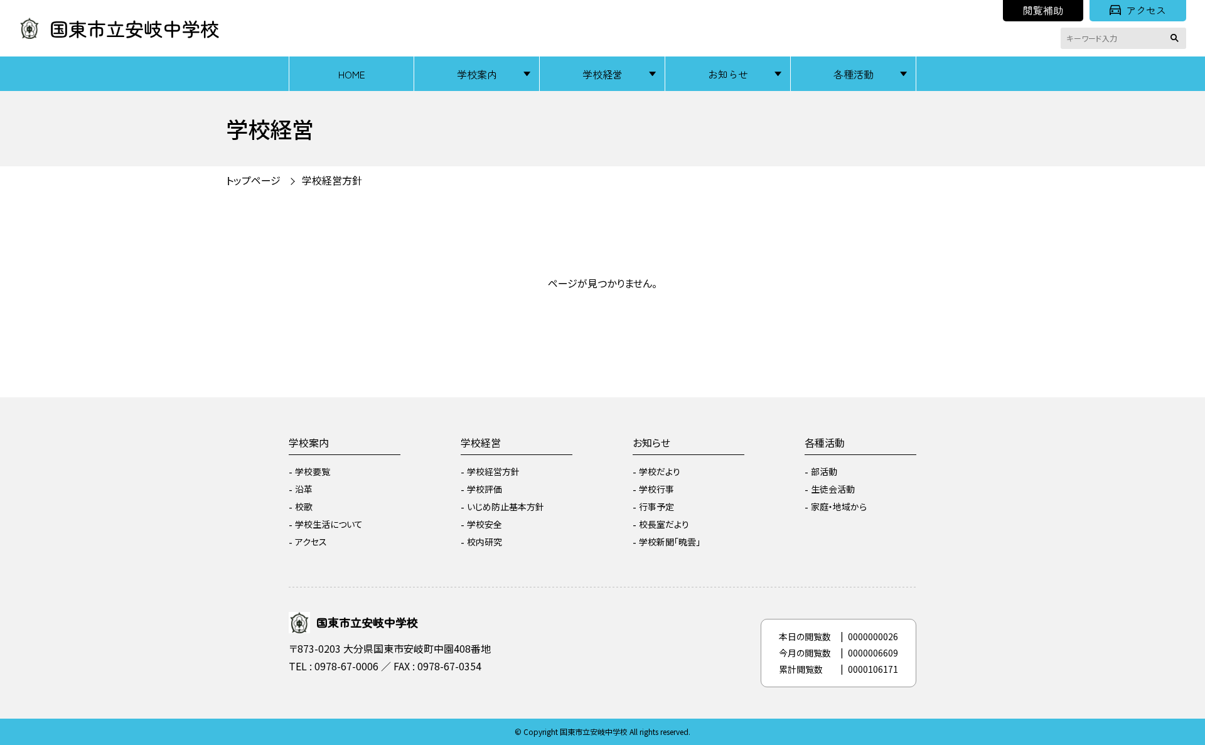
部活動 (824, 471)
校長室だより (664, 524)
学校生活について (329, 524)
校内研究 (484, 541)
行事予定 (656, 506)
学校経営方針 (493, 471)
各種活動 (853, 74)
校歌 (304, 506)
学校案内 (477, 74)
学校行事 (656, 489)
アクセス (1146, 10)
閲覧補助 (1043, 10)
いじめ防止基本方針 (505, 506)
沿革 (304, 489)
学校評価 (484, 489)
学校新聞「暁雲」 (669, 541)
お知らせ (728, 74)
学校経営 (602, 74)
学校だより (659, 471)
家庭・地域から (839, 506)
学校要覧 (312, 471)
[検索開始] (1176, 38)
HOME (351, 74)
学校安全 (484, 524)
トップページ (253, 180)
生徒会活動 (833, 489)
